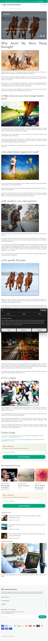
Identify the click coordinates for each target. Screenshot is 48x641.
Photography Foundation (5, 487)
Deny (9, 330)
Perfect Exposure (24, 486)
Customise (23, 330)
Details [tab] (24, 313)
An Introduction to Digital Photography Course (12, 435)
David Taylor (20, 436)
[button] (1, 4)
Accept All (39, 330)
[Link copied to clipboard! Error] (34, 36)
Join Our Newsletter (23, 457)
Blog (6, 8)
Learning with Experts (10, 635)
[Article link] (23, 518)
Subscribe (41, 616)
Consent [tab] (8, 313)
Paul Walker (11, 440)
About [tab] (39, 313)
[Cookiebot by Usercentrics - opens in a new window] (41, 310)
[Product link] (9, 479)
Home (2, 8)
